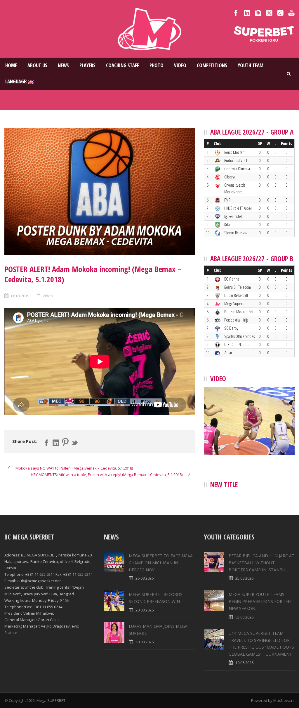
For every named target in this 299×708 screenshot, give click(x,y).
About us (37, 65)
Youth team (250, 65)
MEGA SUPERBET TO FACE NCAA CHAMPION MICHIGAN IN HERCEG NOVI (161, 563)
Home (11, 65)
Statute (10, 632)
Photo (157, 65)
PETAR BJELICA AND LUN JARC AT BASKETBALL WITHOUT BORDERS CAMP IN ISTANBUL (261, 563)
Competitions (212, 65)
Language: (16, 81)
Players (87, 65)
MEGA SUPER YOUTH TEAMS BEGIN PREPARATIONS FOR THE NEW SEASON (260, 601)
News (63, 65)
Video (180, 65)
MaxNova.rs (284, 700)
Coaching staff (122, 65)
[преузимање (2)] (99, 191)
